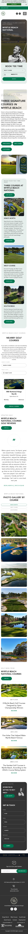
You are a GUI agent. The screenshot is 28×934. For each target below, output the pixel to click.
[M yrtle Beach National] (3, 13)
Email (4, 818)
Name (4, 809)
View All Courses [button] (14, 406)
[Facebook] (17, 14)
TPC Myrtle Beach (14, 354)
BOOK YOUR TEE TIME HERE (12, 181)
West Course (15, 35)
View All (6, 678)
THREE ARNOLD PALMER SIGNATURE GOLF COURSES (14, 23)
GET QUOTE (9, 194)
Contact (15, 920)
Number (5, 826)
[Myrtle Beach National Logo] (14, 900)
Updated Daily (7, 415)
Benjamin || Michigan (14, 485)
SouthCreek (6, 38)
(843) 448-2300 (4, 8)
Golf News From (8, 668)
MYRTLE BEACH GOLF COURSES (14, 333)
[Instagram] (20, 14)
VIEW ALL (6, 427)
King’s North (6, 35)
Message (5, 835)
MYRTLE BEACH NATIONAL (14, 494)
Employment (22, 920)
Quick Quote (8, 784)
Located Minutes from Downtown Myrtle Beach (11, 95)
